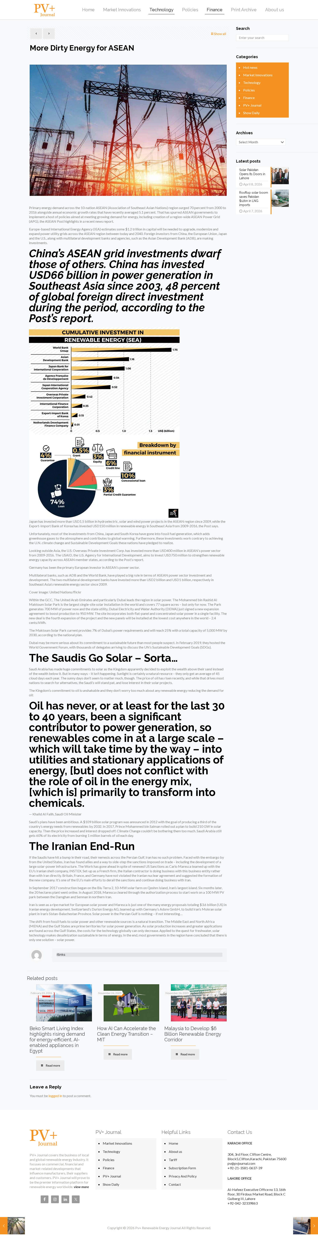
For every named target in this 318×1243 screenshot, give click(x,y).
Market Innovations (258, 75)
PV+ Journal (252, 105)
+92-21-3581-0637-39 (245, 1168)
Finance (249, 98)
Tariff (173, 1160)
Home (173, 1143)
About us (175, 1151)
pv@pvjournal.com (241, 1163)
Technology (251, 82)
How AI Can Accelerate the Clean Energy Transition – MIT (126, 1034)
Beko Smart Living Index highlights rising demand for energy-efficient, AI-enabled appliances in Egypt (57, 1040)
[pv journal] (44, 9)
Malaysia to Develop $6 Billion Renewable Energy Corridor (192, 1034)
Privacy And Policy (183, 1176)
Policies (249, 90)
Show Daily (251, 113)
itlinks (61, 955)
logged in (55, 1096)
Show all (220, 34)
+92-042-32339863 (243, 1203)
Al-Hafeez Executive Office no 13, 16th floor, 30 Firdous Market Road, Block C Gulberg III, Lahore (257, 1194)
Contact (175, 1184)
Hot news (250, 67)
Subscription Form (182, 1168)
